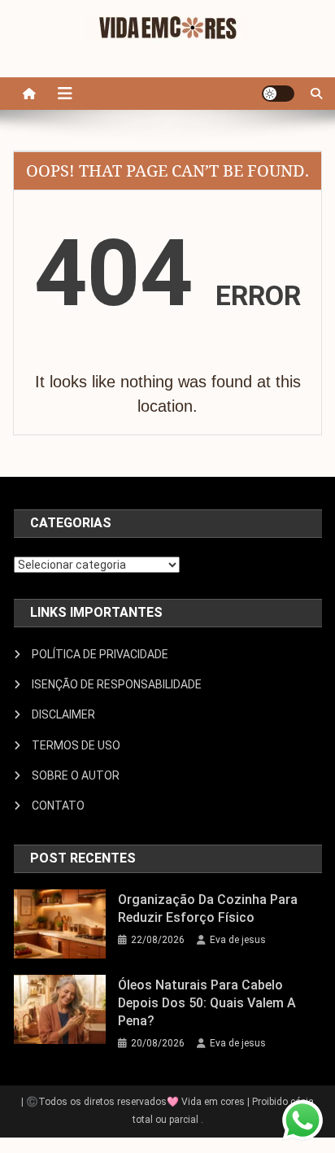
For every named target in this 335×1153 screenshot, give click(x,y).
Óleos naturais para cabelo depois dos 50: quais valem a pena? (207, 1003)
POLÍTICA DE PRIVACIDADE (100, 654)
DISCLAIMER (63, 714)
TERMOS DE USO (76, 745)
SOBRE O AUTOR (76, 775)
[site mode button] (278, 93)
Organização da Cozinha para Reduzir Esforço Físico (208, 908)
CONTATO (58, 805)
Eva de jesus (238, 940)
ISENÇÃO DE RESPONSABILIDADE (117, 684)
